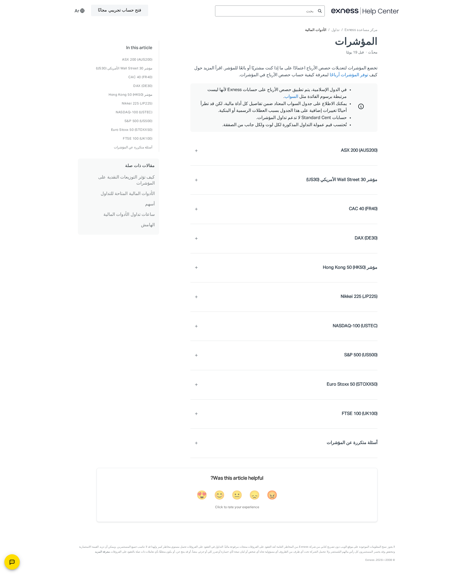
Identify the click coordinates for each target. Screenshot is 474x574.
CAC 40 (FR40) (140, 77)
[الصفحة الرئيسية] (365, 10)
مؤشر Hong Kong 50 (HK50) (130, 95)
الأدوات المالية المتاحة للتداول (128, 194)
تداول (335, 30)
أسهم (150, 204)
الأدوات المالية (315, 30)
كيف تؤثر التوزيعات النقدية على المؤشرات (126, 180)
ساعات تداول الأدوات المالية (129, 215)
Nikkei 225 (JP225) (137, 103)
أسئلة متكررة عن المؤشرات (133, 147)
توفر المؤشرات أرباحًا (349, 75)
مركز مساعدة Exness (361, 30)
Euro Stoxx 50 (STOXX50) (132, 130)
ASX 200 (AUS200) (137, 59)
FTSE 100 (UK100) (137, 138)
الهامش (148, 225)
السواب (291, 97)
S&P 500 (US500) (139, 121)
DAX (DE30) (142, 86)
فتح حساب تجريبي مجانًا (119, 10)
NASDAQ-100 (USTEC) (134, 112)
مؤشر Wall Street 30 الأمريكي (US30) (124, 68)
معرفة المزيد (102, 551)
